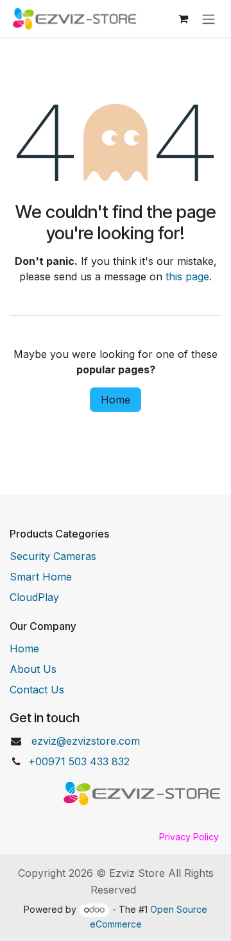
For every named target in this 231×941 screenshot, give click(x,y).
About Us (33, 669)
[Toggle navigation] (208, 18)
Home (115, 399)
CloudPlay (34, 597)
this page (187, 276)
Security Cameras (53, 556)
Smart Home (41, 576)
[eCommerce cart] (183, 18)
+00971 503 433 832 (79, 761)
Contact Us (37, 689)
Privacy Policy (189, 836)
